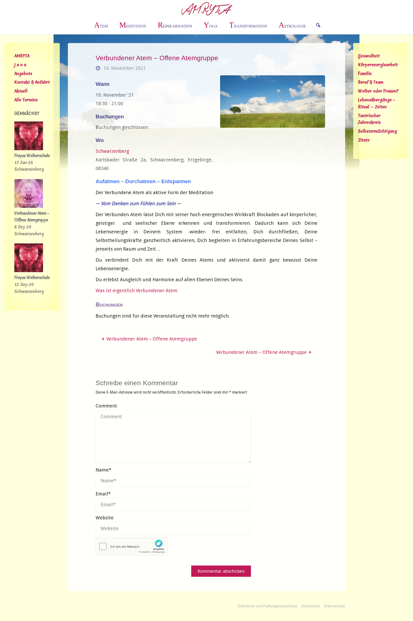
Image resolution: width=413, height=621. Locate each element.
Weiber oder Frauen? (378, 91)
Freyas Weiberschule (32, 155)
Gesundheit (369, 56)
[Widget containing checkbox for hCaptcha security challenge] (132, 546)
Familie (365, 73)
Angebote (23, 73)
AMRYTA (21, 56)
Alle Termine (26, 100)
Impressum (310, 606)
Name (103, 470)
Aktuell (20, 91)
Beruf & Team (370, 82)
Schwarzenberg (112, 151)
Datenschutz (334, 606)
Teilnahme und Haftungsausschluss (267, 606)
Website (105, 518)
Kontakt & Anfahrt (32, 82)
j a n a (20, 64)
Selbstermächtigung (377, 131)
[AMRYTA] (206, 8)
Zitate (364, 140)
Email (103, 494)
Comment (106, 406)
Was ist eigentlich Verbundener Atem (136, 290)
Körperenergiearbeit (378, 64)
